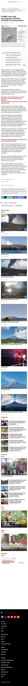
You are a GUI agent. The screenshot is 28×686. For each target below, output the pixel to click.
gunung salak (12, 202)
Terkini (3, 621)
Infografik (4, 553)
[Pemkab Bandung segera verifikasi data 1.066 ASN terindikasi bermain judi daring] (4, 436)
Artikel (2, 641)
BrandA (3, 669)
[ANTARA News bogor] (15, 1)
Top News (4, 454)
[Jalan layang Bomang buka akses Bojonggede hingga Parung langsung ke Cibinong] (4, 482)
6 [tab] (15, 552)
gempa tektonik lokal (8, 205)
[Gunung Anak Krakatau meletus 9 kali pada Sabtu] (14, 222)
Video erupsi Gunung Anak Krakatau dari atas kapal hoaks (13, 366)
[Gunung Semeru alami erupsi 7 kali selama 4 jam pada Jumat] (14, 380)
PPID (2, 676)
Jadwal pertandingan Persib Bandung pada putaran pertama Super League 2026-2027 (17, 429)
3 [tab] (14, 528)
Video (2, 530)
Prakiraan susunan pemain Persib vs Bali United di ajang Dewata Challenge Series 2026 (17, 449)
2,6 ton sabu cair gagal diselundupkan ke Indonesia (12, 600)
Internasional (4, 649)
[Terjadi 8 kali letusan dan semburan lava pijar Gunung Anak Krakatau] (14, 267)
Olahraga (3, 652)
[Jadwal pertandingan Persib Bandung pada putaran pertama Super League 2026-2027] (4, 429)
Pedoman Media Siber (6, 667)
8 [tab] (19, 552)
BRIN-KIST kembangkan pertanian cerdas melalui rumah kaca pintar (13, 523)
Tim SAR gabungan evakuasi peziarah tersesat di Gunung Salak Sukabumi (12, 98)
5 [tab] (18, 528)
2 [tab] (12, 528)
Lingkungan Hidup (6, 643)
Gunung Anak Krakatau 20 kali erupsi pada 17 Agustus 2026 (13, 253)
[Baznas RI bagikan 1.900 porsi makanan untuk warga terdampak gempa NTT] (4, 501)
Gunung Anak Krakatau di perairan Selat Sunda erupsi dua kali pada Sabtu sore (14, 298)
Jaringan (3, 657)
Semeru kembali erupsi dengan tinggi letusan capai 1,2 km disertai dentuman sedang (13, 411)
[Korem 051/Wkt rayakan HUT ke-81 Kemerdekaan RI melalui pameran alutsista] (4, 495)
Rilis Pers (3, 654)
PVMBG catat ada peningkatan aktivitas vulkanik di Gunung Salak (12, 11)
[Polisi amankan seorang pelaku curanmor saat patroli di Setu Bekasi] (14, 466)
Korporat (3, 674)
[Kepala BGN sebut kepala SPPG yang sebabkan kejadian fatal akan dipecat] (4, 423)
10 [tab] (23, 552)
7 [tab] (17, 552)
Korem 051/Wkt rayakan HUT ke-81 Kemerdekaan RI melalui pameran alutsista (17, 495)
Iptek (2, 639)
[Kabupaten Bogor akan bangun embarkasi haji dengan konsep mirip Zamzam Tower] (4, 488)
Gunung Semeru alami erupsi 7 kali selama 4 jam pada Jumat (13, 388)
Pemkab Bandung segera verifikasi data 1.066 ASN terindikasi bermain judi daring (17, 436)
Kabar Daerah (4, 634)
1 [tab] (10, 528)
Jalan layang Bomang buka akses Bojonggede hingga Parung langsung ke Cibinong (17, 482)
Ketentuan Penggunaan (7, 660)
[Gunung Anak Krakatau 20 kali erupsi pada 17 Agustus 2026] (14, 244)
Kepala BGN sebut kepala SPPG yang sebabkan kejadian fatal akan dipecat (17, 423)
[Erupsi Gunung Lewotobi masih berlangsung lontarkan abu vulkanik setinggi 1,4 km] (14, 335)
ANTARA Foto (4, 672)
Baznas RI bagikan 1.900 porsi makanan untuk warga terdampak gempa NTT (17, 501)
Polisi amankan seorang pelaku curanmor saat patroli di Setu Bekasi (14, 475)
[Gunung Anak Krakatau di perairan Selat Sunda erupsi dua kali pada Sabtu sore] (14, 290)
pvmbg (5, 202)
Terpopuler (4, 417)
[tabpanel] (14, 519)
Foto (2, 507)
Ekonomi (3, 636)
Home (5, 8)
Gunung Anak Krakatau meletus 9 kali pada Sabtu (13, 231)
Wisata (3, 647)
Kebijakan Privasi (5, 662)
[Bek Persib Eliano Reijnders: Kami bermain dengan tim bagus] (4, 442)
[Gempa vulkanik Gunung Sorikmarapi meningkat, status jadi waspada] (14, 312)
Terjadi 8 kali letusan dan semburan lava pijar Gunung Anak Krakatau (13, 276)
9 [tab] (21, 552)
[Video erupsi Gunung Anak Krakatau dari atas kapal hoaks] (14, 357)
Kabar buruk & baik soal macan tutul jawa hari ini (12, 547)
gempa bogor (18, 205)
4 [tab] (16, 528)
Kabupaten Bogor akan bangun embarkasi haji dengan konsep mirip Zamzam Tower (17, 488)
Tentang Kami (4, 665)
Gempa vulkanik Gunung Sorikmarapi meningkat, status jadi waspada (11, 321)
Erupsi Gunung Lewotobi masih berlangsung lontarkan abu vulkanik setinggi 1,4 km (13, 343)
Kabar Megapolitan (13, 8)
